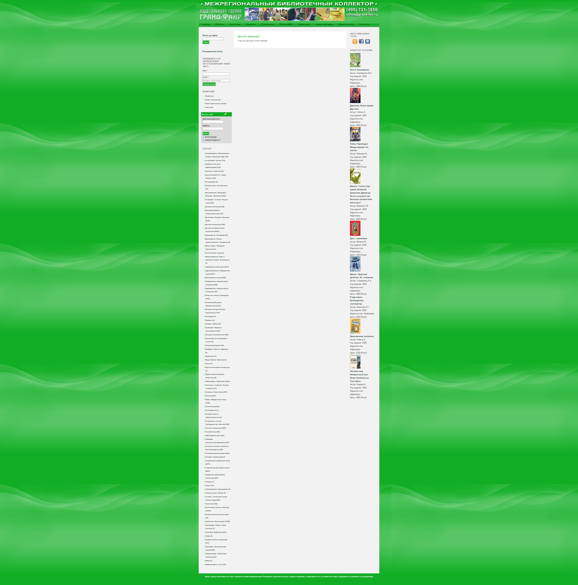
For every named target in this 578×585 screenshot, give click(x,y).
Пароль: (206, 126)
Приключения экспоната (362, 336)
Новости (251, 24)
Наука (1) (208, 363)
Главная (205, 24)
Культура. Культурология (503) (216, 334)
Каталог (220, 24)
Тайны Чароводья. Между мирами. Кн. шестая (359, 147)
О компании (267, 24)
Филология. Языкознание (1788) (217, 521)
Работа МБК (286, 24)
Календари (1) (210, 316)
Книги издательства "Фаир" (216, 103)
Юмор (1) (208, 561)
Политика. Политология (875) (216, 392)
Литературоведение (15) (214, 345)
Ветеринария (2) (211, 182)
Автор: (353, 73)
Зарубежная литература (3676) (217, 267)
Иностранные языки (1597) (215, 277)
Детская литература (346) (215, 224)
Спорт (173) (209, 485)
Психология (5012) (212, 406)
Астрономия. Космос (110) (215, 160)
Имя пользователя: (211, 119)
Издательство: (356, 79)
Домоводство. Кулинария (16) (216, 235)
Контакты (364, 24)
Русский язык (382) (212, 432)
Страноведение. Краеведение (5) (217, 489)
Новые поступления (213, 100)
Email (205, 77)
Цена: (353, 86)
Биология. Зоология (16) (214, 171)
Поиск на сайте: (210, 35)
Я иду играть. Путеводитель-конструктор (357, 300)
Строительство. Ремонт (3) (215, 493)
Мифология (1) (210, 356)
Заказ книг (235, 24)
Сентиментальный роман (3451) (217, 453)
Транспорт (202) (211, 504)
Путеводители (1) (211, 410)
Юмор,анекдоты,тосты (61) (215, 564)
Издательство (346, 24)
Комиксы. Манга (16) (213, 324)
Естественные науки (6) (214, 253)
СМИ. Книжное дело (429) (214, 435)
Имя (205, 71)
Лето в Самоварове (359, 70)
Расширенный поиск (212, 51)
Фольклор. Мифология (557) (216, 532)
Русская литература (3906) (215, 428)
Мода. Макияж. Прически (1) (215, 360)
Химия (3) (209, 536)
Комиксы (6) (209, 320)
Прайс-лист (304, 24)
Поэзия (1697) (210, 396)
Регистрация (210, 137)
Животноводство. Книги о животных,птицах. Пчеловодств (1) (217, 260)
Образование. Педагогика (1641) (217, 381)
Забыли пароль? (212, 140)
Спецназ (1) (209, 482)
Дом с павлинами (358, 238)
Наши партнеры (324, 24)
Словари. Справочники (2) (215, 457)
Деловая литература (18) (214, 206)
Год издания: (356, 76)
